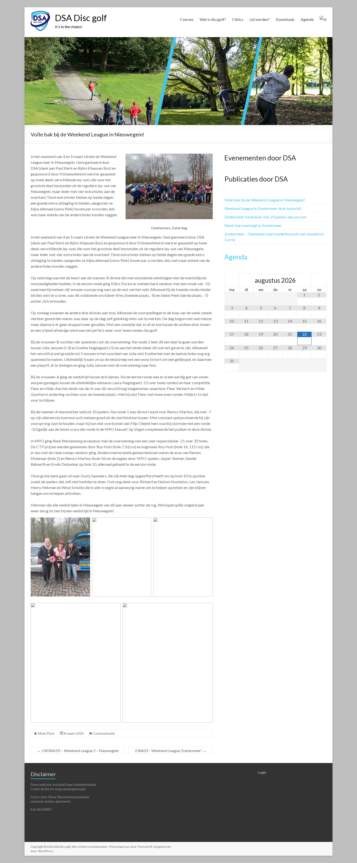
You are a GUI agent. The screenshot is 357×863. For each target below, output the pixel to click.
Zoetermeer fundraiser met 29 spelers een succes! (265, 217)
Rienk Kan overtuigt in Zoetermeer (253, 225)
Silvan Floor (46, 733)
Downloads (285, 19)
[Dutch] (323, 21)
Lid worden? (259, 19)
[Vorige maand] (232, 280)
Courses (187, 19)
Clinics (237, 19)
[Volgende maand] (319, 280)
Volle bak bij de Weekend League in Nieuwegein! (264, 200)
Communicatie (104, 733)
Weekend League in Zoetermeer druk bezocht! (263, 208)
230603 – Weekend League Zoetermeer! (170, 750)
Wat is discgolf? (213, 19)
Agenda (307, 19)
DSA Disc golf (81, 17)
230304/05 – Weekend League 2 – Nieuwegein (78, 750)
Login (262, 772)
